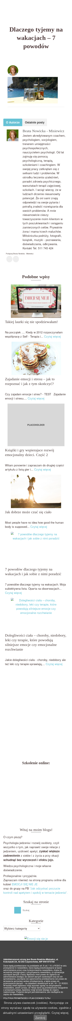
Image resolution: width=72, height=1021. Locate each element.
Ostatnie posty (34, 122)
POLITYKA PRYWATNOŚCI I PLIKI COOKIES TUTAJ (26, 998)
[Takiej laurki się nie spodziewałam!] (36, 301)
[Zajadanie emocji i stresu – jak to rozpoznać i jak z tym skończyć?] (36, 358)
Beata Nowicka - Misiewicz (38, 67)
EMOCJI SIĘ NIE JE (25, 884)
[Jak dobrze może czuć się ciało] (36, 491)
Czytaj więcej (52, 336)
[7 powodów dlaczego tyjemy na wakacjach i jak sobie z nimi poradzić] (36, 548)
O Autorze (13, 122)
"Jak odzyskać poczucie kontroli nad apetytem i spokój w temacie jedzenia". (35, 890)
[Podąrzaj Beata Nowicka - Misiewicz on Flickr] (16, 259)
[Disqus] (36, 714)
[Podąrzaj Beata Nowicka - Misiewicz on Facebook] (9, 259)
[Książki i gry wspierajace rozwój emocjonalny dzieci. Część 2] (36, 425)
